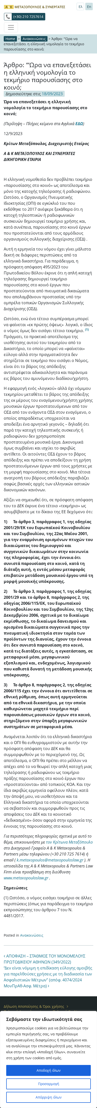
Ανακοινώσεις (34, 38)
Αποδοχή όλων (49, 1070)
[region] (48, 1059)
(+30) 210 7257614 (28, 16)
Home (10, 38)
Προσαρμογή (48, 1083)
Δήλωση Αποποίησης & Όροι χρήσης (34, 1006)
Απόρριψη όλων (49, 1097)
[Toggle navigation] (11, 27)
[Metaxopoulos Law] (35, 6)
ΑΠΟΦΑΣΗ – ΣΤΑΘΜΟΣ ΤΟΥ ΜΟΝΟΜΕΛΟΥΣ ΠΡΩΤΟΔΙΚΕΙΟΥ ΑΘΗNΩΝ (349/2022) (44, 959)
